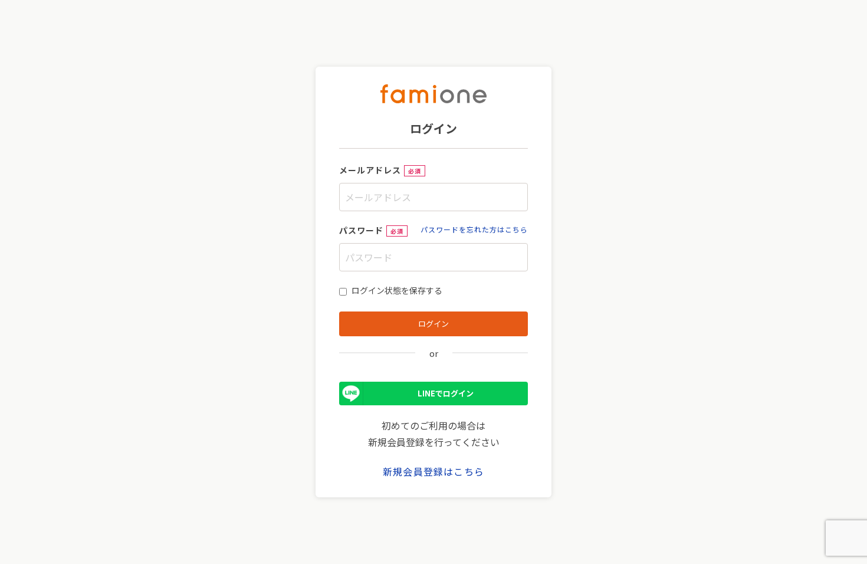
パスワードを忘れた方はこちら (474, 229)
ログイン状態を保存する (397, 290)
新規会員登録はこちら (433, 471)
